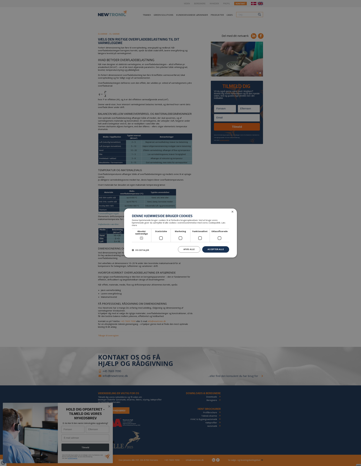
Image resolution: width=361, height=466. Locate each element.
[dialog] (180, 233)
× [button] (232, 212)
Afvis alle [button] (189, 249)
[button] (140, 250)
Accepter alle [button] (216, 249)
